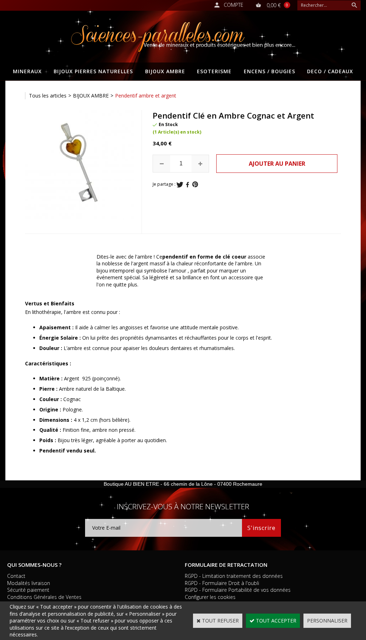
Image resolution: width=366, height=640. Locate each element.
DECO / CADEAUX (330, 71)
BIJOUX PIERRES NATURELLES (93, 71)
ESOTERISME (214, 71)
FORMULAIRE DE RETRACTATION (226, 564)
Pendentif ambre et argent (145, 95)
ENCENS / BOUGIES (269, 71)
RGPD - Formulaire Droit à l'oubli (222, 583)
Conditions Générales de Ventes (44, 597)
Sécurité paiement (28, 589)
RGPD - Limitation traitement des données (234, 575)
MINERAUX (27, 71)
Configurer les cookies (210, 597)
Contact (16, 575)
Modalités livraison (28, 583)
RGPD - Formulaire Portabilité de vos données (238, 589)
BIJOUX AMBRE (165, 71)
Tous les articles (47, 95)
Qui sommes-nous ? (34, 564)
